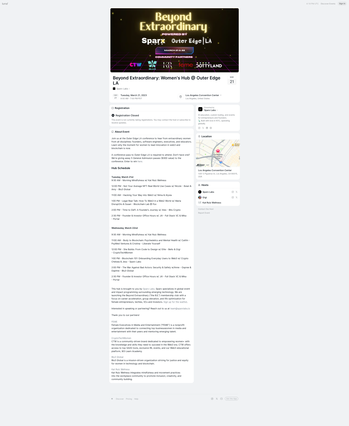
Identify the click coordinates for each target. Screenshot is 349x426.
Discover (120, 399)
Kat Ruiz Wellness (120, 369)
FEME (114, 321)
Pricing (129, 399)
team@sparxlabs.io (180, 308)
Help (136, 399)
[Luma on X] (216, 398)
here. (140, 161)
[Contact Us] (221, 398)
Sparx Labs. (149, 288)
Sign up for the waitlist (175, 302)
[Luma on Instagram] (212, 398)
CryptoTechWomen (121, 338)
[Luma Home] (5, 3)
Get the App (231, 399)
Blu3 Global (117, 357)
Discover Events (328, 3)
